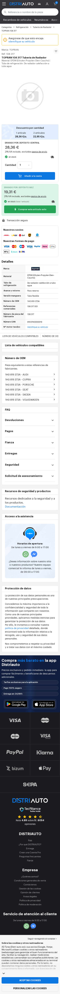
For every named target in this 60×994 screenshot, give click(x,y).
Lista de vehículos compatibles (20, 336)
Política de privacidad (30, 900)
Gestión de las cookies (30, 888)
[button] (40, 4)
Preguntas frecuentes (30, 856)
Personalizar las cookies (30, 988)
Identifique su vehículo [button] (37, 327)
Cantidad (10, 165)
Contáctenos (30, 884)
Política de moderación (30, 904)
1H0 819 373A (16, 374)
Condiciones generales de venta (30, 880)
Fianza (30, 860)
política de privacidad (17, 627)
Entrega (30, 848)
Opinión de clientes (30, 892)
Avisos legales (30, 896)
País (30, 840)
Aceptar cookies (30, 980)
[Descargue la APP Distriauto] (16, 704)
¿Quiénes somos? (30, 876)
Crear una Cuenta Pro (30, 852)
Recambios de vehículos (17, 19)
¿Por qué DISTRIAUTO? (30, 844)
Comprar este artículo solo (32, 209)
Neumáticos (41, 19)
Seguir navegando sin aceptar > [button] (42, 938)
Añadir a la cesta (33, 176)
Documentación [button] (15, 506)
